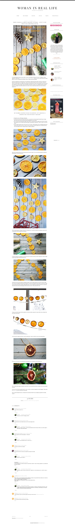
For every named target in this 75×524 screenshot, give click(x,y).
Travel (47, 15)
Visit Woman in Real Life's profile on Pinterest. (56, 91)
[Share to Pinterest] (32, 398)
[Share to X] (30, 398)
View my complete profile (56, 54)
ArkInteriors (16, 493)
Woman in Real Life (38, 8)
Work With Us (55, 15)
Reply (16, 417)
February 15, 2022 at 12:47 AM (23, 498)
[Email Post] (27, 398)
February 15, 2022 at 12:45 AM (23, 493)
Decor (40, 15)
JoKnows (18, 414)
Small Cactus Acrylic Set (40, 494)
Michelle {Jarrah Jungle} (18, 433)
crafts (30, 400)
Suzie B (15, 408)
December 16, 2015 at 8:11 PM (27, 433)
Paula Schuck (16, 450)
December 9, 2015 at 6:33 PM (25, 414)
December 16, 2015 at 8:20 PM (26, 439)
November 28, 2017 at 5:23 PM (23, 462)
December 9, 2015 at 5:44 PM (21, 408)
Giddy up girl (16, 420)
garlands (37, 400)
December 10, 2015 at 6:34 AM (23, 420)
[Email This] (28, 398)
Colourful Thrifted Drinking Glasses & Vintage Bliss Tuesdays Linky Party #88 (57, 67)
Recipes (33, 15)
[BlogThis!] (29, 398)
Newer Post (13, 516)
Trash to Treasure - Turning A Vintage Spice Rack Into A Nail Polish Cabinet (58, 78)
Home (18, 15)
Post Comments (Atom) (19, 518)
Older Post (46, 516)
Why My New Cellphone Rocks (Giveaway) (57, 72)
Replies (16, 412)
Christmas (26, 400)
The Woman (25, 15)
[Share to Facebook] (31, 398)
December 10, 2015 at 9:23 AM (26, 426)
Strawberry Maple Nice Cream (55, 97)
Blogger (58, 140)
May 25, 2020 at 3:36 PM (25, 485)
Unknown (15, 445)
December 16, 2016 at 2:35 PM (23, 450)
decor (33, 400)
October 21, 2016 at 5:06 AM (22, 445)
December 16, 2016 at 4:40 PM (26, 456)
